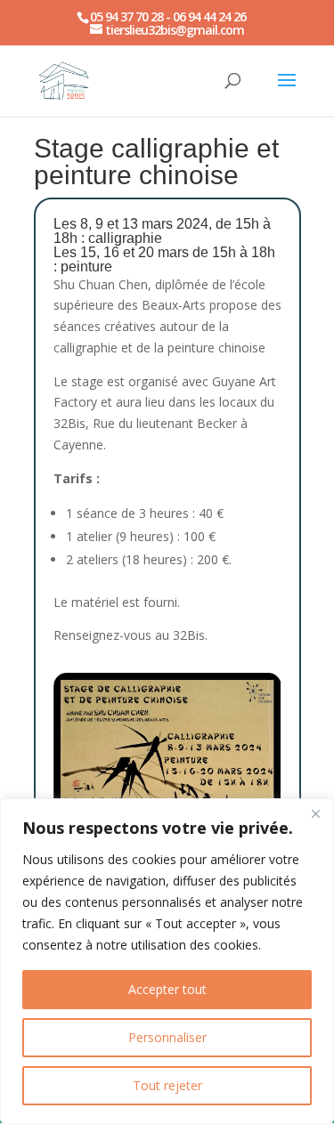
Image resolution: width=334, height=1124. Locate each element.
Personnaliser (167, 1037)
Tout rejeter (167, 1085)
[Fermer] (315, 813)
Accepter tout (167, 989)
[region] (167, 961)
